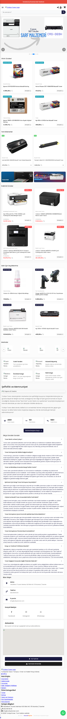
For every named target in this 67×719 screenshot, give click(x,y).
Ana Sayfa (4, 679)
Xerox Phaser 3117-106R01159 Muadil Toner (49, 86)
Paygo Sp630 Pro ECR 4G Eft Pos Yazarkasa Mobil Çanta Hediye (49, 294)
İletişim (3, 688)
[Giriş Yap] (58, 7)
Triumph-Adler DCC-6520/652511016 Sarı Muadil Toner (48, 160)
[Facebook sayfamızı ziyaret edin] (1, 674)
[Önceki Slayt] (3, 49)
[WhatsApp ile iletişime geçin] (6, 674)
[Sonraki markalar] (63, 349)
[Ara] (64, 12)
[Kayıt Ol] (61, 7)
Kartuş (3, 695)
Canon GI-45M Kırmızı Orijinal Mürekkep (16, 293)
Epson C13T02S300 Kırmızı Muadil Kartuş (16, 86)
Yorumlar (4, 683)
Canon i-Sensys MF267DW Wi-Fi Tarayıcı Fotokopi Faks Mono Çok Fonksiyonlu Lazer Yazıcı (16, 252)
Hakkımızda (5, 681)
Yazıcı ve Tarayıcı (7, 697)
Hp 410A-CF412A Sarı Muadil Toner (46, 120)
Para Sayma (5, 702)
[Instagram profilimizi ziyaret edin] (3, 674)
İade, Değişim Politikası (9, 686)
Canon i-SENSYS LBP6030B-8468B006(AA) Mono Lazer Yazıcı (49, 214)
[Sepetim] (65, 7)
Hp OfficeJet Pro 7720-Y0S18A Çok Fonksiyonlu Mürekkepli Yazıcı (14, 214)
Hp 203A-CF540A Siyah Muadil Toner (47, 328)
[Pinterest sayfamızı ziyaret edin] (4, 674)
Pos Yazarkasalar (7, 699)
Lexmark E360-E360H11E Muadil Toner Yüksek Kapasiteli (16, 160)
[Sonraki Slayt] (64, 49)
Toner (3, 693)
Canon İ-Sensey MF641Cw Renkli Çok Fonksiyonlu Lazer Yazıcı (47, 251)
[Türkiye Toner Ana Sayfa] (8, 670)
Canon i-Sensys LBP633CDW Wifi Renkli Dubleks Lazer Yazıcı (15, 329)
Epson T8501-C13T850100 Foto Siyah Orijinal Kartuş (17, 121)
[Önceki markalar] (4, 349)
